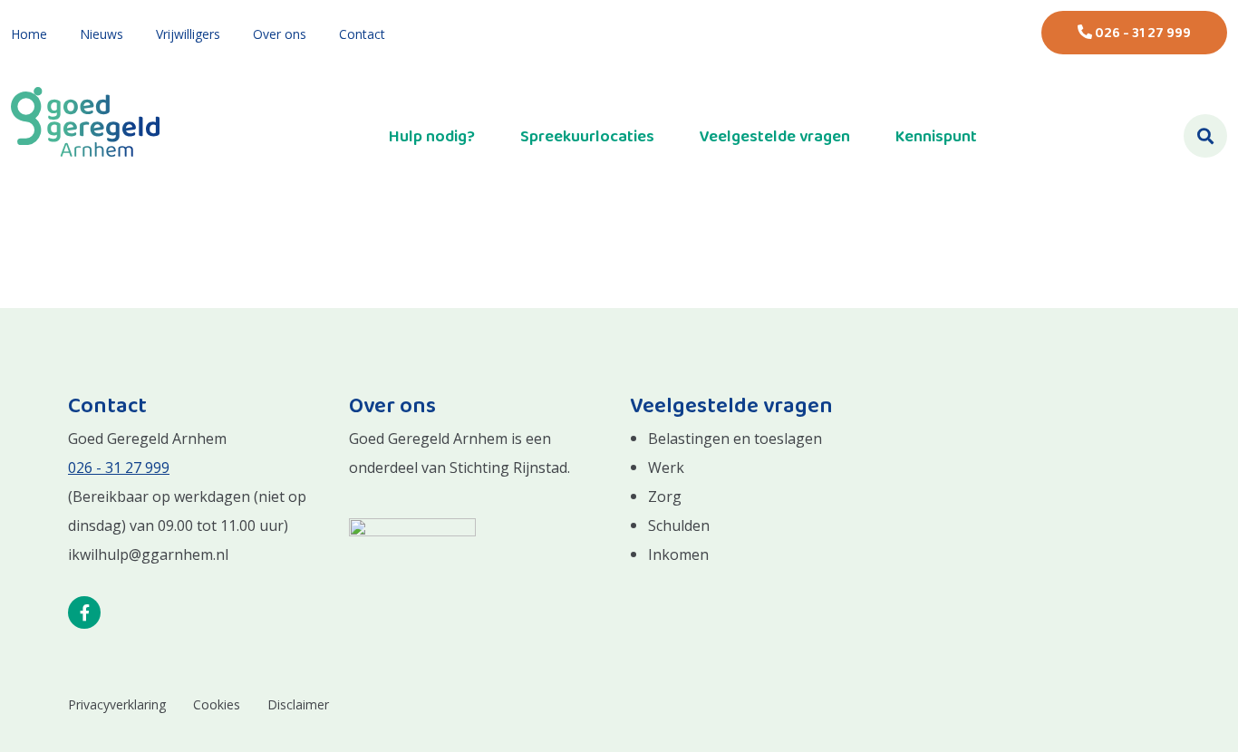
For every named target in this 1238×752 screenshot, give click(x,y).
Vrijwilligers (188, 34)
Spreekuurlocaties (587, 136)
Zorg (665, 496)
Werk (666, 467)
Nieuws (101, 34)
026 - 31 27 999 (1141, 33)
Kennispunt (936, 136)
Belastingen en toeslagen (735, 438)
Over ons (279, 34)
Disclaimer (298, 704)
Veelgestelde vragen (775, 136)
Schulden (679, 525)
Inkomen (678, 554)
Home (29, 34)
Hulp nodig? (432, 136)
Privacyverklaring (117, 704)
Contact (362, 34)
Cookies (216, 704)
